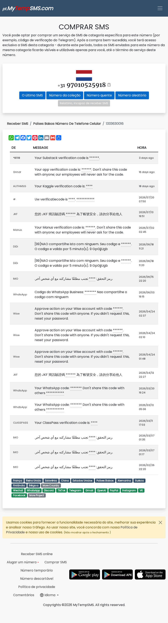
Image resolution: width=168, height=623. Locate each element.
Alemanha (124, 480)
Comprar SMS (55, 562)
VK (141, 490)
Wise (16, 314)
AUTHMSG (19, 186)
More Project (36, 495)
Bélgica (34, 485)
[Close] (160, 522)
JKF (15, 214)
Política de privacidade (36, 586)
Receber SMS (17, 123)
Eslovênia (51, 480)
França (17, 480)
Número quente (99, 95)
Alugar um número (23, 562)
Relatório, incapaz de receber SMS (84, 103)
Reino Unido (33, 480)
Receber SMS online (37, 554)
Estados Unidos (82, 480)
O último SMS (32, 95)
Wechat (18, 490)
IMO (15, 279)
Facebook (19, 495)
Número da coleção (65, 95)
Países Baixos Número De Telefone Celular (67, 123)
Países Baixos (105, 480)
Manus (17, 230)
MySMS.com (27, 8)
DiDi (15, 246)
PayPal (114, 490)
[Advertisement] (84, 614)
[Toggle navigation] (160, 8)
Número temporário (36, 570)
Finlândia (19, 485)
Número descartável (36, 578)
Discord (49, 490)
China (65, 480)
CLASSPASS (20, 423)
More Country (51, 485)
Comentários (23, 595)
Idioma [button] (50, 595)
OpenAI (101, 490)
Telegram (75, 490)
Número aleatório (132, 95)
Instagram (129, 490)
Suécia (139, 480)
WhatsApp (20, 294)
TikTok (61, 490)
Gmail (89, 490)
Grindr (17, 172)
